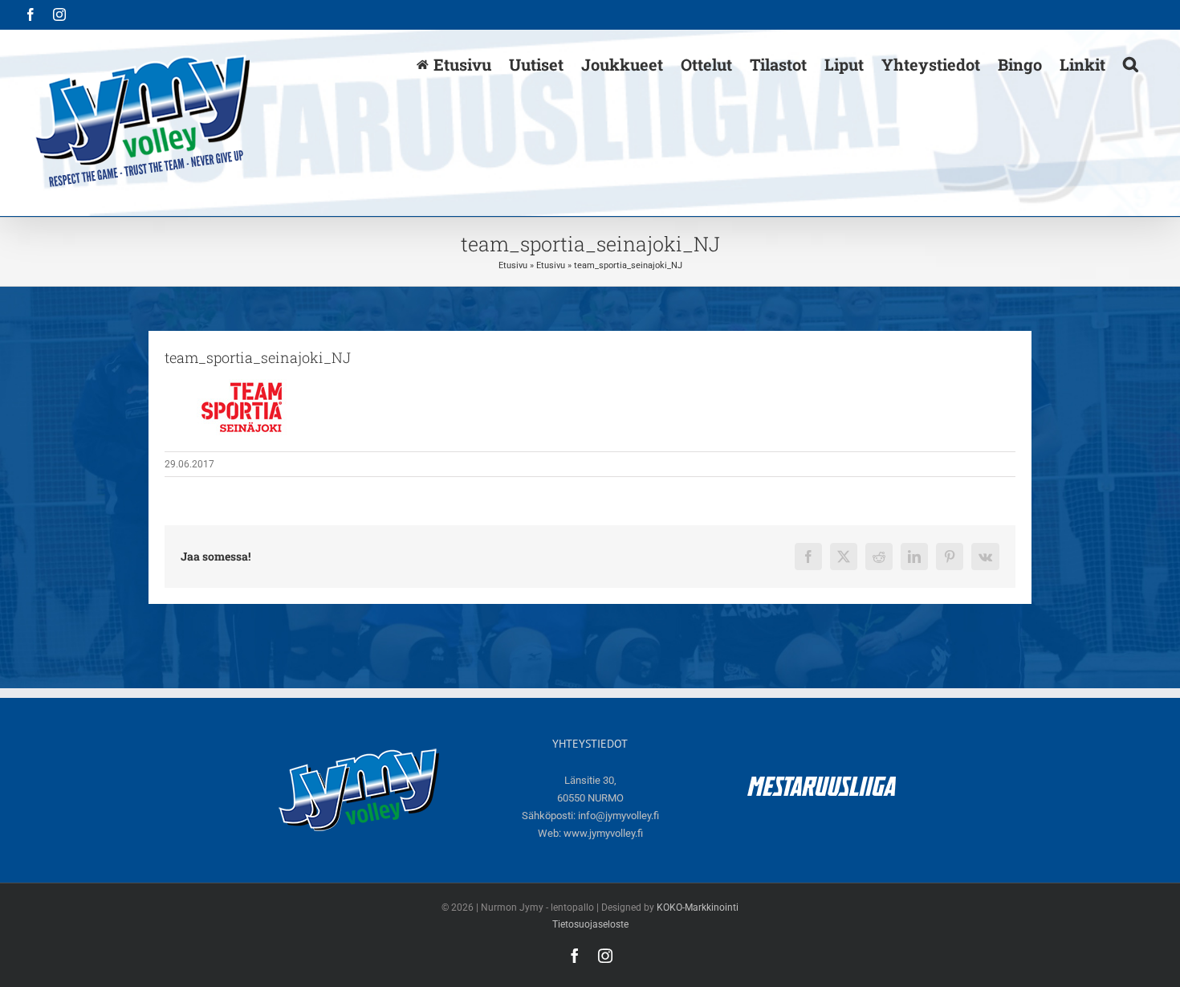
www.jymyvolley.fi (603, 833)
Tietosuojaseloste (590, 924)
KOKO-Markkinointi (698, 907)
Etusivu (512, 265)
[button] (1130, 63)
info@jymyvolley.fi (618, 816)
